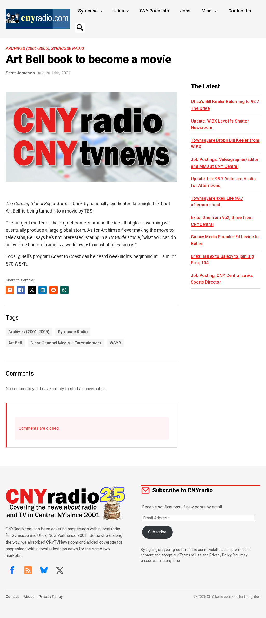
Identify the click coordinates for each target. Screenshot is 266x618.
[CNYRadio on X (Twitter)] (59, 570)
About (29, 597)
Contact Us (239, 11)
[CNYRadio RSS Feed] (28, 570)
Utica (119, 11)
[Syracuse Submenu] (101, 11)
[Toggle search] (80, 28)
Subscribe (157, 532)
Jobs (185, 11)
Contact (12, 597)
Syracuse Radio (67, 48)
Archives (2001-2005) (27, 48)
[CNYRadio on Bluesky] (43, 570)
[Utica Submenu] (128, 11)
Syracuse (88, 11)
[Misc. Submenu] (216, 11)
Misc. (207, 11)
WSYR (115, 342)
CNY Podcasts (154, 11)
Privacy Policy (50, 597)
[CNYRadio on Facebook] (12, 570)
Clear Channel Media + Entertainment (65, 342)
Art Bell (15, 342)
